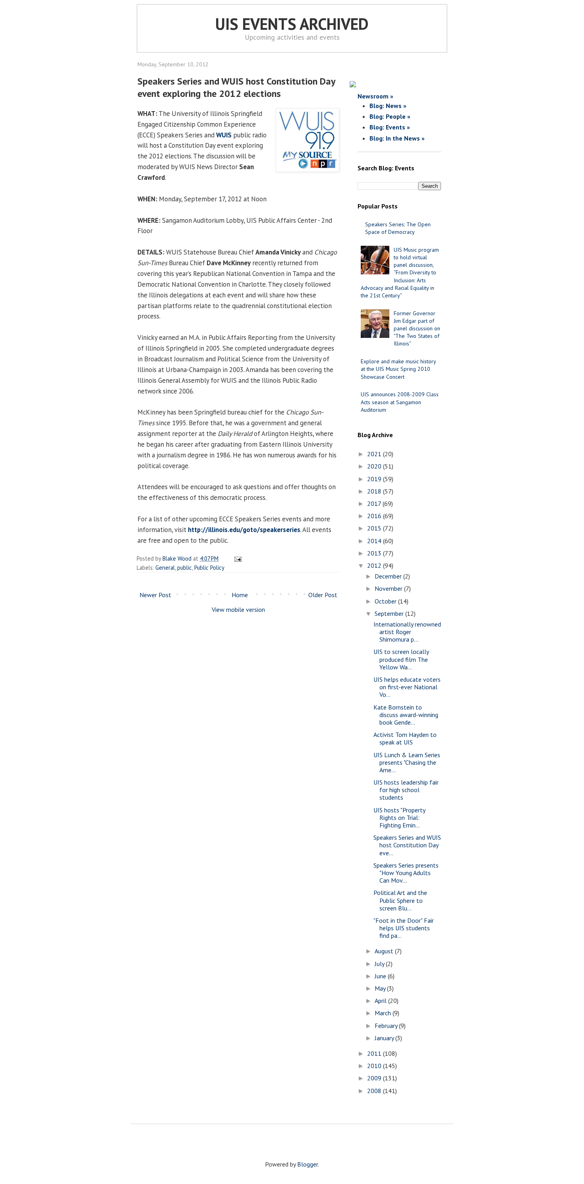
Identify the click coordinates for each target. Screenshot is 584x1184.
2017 (375, 503)
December (389, 576)
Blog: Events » (389, 127)
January (385, 1038)
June (381, 976)
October (386, 601)
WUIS (224, 135)
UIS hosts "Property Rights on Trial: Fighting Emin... (399, 817)
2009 (375, 1078)
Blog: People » (389, 116)
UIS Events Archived (292, 23)
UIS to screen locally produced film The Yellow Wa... (401, 659)
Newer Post (155, 595)
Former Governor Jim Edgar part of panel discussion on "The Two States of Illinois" (417, 328)
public (184, 567)
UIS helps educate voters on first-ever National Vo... (407, 686)
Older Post (322, 595)
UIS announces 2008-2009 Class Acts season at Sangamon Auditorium (400, 402)
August (385, 951)
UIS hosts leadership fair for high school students (406, 789)
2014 (375, 541)
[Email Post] (237, 558)
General (165, 567)
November (389, 588)
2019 (375, 479)
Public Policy (209, 567)
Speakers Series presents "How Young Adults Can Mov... (406, 872)
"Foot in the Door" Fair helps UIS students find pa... (403, 927)
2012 (375, 565)
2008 (375, 1091)
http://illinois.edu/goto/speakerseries (244, 529)
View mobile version (238, 609)
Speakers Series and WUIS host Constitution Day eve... (407, 844)
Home (240, 595)
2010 (375, 1066)
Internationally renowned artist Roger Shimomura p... (407, 631)
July (380, 964)
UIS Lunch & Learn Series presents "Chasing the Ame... (406, 762)
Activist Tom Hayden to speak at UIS (405, 738)
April (381, 1001)
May (381, 988)
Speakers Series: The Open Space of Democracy (398, 228)
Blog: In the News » (397, 138)
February (387, 1026)
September (390, 613)
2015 (375, 528)
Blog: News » (387, 106)
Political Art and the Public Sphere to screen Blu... (400, 900)
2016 (375, 516)
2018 (375, 491)
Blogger (307, 1164)
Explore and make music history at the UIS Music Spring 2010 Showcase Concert (398, 369)
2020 (375, 466)
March (384, 1013)
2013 (375, 553)
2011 (375, 1053)
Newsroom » (375, 96)
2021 (375, 454)
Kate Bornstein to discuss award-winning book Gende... (405, 714)
